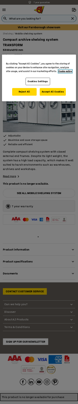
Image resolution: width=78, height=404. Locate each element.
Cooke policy (65, 71)
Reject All (24, 91)
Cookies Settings (38, 81)
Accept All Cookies (53, 91)
